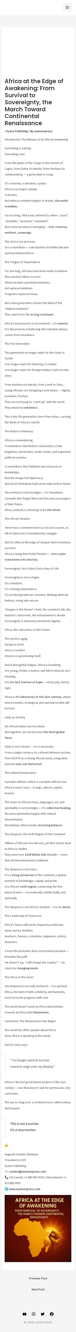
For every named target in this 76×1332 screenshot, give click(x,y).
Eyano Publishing (17, 131)
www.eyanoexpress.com (24, 1189)
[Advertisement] (38, 55)
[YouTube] (24, 1314)
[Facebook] (52, 1314)
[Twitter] (43, 1314)
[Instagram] (33, 1314)
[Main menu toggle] (67, 7)
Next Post (38, 1289)
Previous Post (38, 1278)
